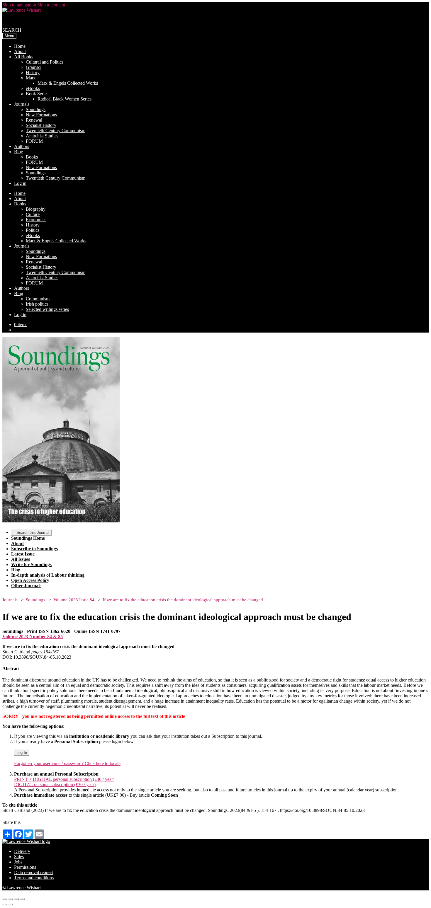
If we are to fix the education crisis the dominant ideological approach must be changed (183, 599)
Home (20, 46)
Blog (18, 151)
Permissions (25, 867)
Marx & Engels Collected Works (68, 83)
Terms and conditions (34, 877)
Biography (35, 209)
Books (32, 156)
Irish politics (37, 303)
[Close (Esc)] (4, 899)
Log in (20, 183)
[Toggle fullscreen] (16, 899)
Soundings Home (28, 538)
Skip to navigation (19, 4)
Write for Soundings (31, 564)
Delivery (22, 851)
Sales (19, 856)
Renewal (34, 119)
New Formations (41, 114)
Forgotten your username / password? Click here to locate (67, 763)
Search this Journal (32, 532)
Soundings (35, 109)
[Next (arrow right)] (10, 904)
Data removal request (33, 872)
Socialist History (41, 125)
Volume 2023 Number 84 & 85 (32, 636)
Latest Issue (23, 553)
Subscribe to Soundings (34, 548)
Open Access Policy (30, 580)
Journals (21, 104)
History (33, 72)
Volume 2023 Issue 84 (73, 599)
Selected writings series (47, 309)
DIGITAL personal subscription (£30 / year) (55, 784)
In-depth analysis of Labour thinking (47, 575)
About (20, 51)
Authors (21, 146)
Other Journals (26, 585)
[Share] (10, 899)
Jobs (18, 861)
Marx (31, 77)
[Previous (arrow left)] (4, 904)
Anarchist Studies (42, 135)
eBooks (33, 88)
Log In (21, 752)
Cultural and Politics (44, 61)
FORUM (34, 141)
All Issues (20, 559)
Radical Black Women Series (64, 98)
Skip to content (51, 4)
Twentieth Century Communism (55, 130)
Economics (36, 219)
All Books (23, 56)
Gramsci (33, 67)
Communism (38, 298)
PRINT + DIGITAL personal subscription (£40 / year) (64, 779)
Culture (33, 214)
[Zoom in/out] (22, 899)
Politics (32, 230)
